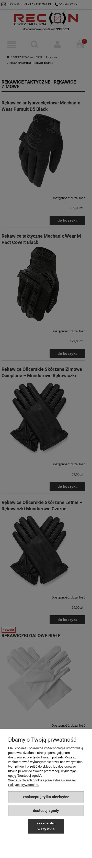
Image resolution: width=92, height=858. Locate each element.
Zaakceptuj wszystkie (46, 826)
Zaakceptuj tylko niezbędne (46, 797)
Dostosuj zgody (46, 810)
